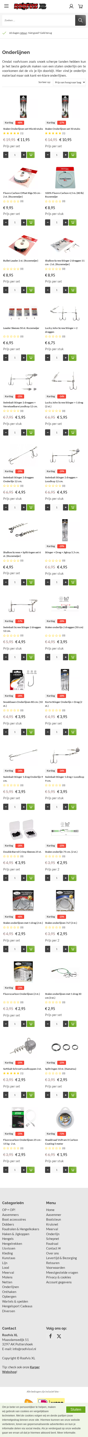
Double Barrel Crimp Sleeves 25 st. (22, 851)
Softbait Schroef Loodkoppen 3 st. (22, 1068)
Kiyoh (53, 32)
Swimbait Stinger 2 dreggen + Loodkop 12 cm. (61, 479)
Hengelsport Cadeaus (17, 1306)
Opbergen (9, 1296)
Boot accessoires (14, 1219)
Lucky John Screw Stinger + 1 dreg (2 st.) (64, 404)
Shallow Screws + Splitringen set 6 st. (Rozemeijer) (22, 554)
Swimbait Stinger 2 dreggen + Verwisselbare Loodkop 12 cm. (20, 404)
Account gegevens (59, 1282)
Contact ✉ (53, 1248)
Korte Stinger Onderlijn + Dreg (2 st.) (63, 703)
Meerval (8, 1272)
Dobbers (8, 1224)
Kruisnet (52, 1224)
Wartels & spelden (15, 1301)
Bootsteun (53, 1219)
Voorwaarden (55, 1267)
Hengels (8, 1239)
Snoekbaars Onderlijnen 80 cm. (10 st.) (23, 703)
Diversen (8, 1311)
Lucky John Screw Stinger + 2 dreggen (61, 329)
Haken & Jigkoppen (15, 1234)
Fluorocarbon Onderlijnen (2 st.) (21, 993)
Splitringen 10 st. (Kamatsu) (60, 1068)
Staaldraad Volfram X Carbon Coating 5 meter (61, 1141)
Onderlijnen (10, 1287)
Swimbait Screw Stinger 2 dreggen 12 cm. (22, 629)
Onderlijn (52, 1234)
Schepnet (52, 1239)
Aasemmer (53, 1215)
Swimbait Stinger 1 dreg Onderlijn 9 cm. (23, 778)
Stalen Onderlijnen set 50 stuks (62, 128)
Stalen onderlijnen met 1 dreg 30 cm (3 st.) (63, 995)
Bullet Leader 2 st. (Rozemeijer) (20, 260)
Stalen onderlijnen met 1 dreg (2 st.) (23, 922)
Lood (5, 1267)
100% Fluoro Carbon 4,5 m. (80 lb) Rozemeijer (64, 194)
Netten (7, 1282)
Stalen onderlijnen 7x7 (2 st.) (61, 922)
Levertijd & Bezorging (61, 1258)
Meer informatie (66, 1432)
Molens (7, 1277)
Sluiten (75, 1409)
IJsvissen (8, 1248)
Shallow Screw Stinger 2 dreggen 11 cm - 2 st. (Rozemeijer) (65, 262)
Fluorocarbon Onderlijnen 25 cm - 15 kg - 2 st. (22, 1141)
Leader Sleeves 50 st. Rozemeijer (21, 328)
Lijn (4, 1263)
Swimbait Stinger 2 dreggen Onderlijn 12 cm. (18, 479)
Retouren (52, 1263)
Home (50, 1210)
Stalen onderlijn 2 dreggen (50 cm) (64, 627)
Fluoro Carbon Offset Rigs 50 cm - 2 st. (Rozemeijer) (22, 194)
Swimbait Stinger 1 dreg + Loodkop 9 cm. (64, 778)
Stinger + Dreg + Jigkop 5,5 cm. (62, 552)
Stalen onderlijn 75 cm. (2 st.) (61, 851)
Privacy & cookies (58, 1277)
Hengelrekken (12, 1243)
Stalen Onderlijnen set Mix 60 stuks (23, 128)
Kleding (7, 1253)
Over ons (52, 1253)
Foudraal (52, 1243)
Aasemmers (10, 1215)
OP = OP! (8, 1210)
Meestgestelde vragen (62, 1272)
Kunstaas (8, 1258)
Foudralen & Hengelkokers (20, 1229)
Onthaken (9, 1292)
